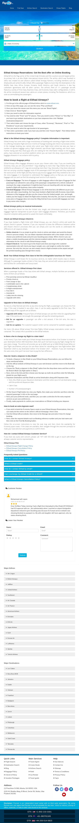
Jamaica (10, 679)
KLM (9, 633)
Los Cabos (11, 668)
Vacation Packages (12, 778)
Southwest (11, 595)
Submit (23, 555)
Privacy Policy (60, 775)
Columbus (11, 728)
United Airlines (12, 590)
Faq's (57, 778)
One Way (46, 23)
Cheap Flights (61, 8)
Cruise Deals (35, 765)
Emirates (11, 616)
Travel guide (34, 778)
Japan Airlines (12, 627)
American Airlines (13, 611)
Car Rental (34, 775)
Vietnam (10, 690)
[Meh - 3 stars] (13, 538)
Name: (8, 527)
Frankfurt (11, 695)
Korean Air (11, 638)
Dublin (10, 684)
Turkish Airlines (13, 654)
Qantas (10, 649)
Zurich (10, 711)
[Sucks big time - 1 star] (7, 538)
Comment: (44, 535)
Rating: (9, 535)
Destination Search (47, 8)
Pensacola (11, 749)
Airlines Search (32, 8)
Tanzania (10, 744)
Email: (42, 527)
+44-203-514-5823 (39, 821)
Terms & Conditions (62, 771)
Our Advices (59, 762)
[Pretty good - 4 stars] (16, 538)
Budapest (11, 701)
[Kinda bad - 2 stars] (10, 538)
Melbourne (11, 733)
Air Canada (11, 600)
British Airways (13, 579)
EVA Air (10, 622)
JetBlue (10, 584)
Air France (11, 606)
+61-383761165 (39, 816)
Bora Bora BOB (13, 674)
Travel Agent (34, 762)
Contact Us (59, 765)
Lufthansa (11, 643)
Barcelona (11, 706)
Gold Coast (11, 738)
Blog (70, 8)
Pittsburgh (11, 722)
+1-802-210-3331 (39, 812)
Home (12, 8)
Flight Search (10, 762)
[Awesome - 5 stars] (19, 538)
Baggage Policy (11, 771)
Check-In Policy (11, 775)
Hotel (32, 771)
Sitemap (58, 768)
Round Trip (35, 23)
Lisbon (10, 717)
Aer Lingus (11, 573)
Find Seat (20, 8)
